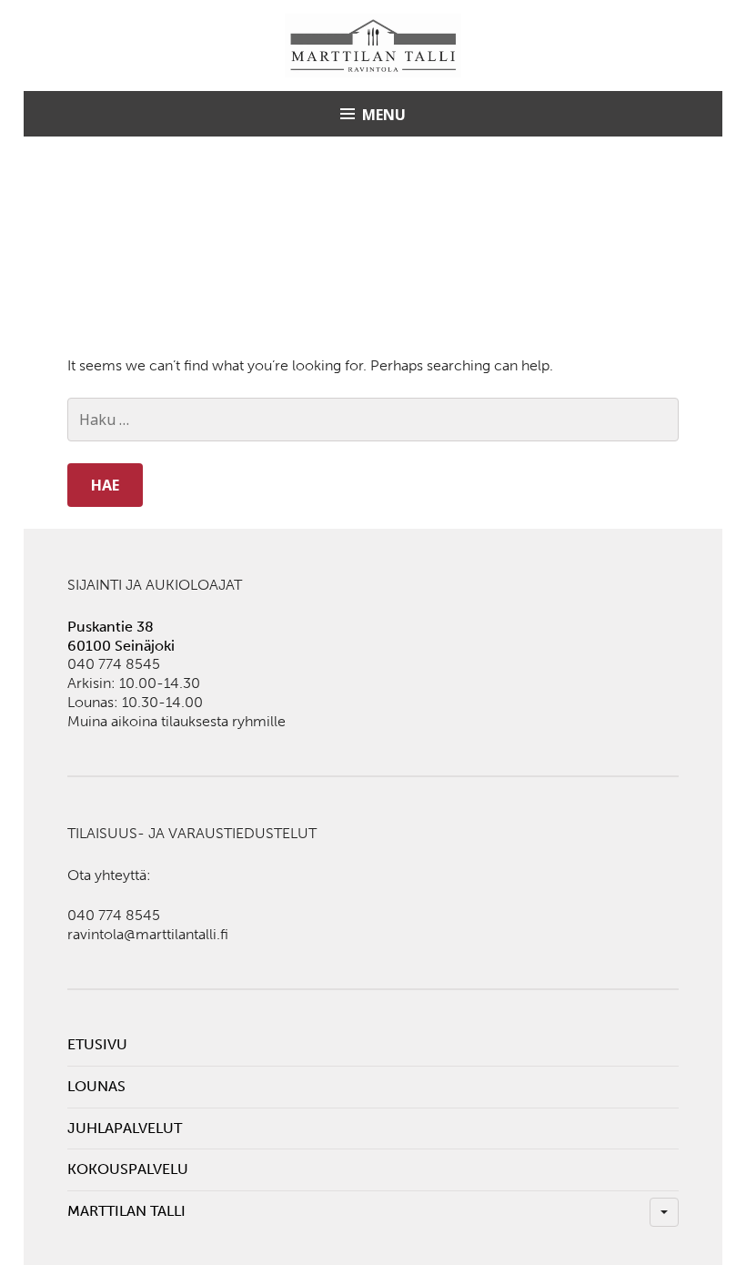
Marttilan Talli (126, 1210)
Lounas (96, 1086)
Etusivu (97, 1044)
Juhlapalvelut (124, 1128)
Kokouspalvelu (127, 1169)
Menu (384, 115)
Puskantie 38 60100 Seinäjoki (121, 636)
